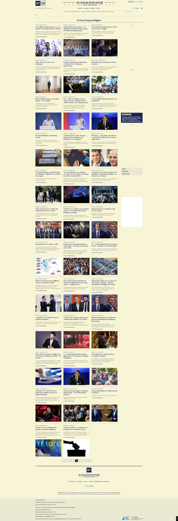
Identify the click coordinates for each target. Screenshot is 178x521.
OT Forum (130, 1)
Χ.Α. (36, 15)
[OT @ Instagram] (139, 2)
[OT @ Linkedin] (142, 2)
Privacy (86, 481)
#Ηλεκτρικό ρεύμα (75, 11)
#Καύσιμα (93, 11)
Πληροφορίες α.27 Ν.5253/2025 (101, 481)
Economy (92, 8)
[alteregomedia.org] (125, 519)
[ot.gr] (90, 5)
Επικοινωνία (72, 481)
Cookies (91, 481)
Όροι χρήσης (79, 481)
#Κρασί (83, 11)
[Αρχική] (40, 3)
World (98, 8)
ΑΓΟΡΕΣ (124, 169)
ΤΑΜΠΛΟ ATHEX (125, 174)
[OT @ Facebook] (135, 2)
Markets (80, 8)
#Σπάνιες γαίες (110, 11)
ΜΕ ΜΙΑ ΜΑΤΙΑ (125, 171)
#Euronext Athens (101, 11)
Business (86, 8)
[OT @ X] (137, 2)
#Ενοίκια (88, 11)
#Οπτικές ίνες (66, 11)
